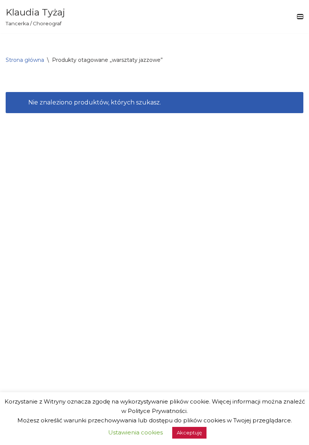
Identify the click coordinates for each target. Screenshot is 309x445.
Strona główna (25, 60)
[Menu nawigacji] (300, 16)
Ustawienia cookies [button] (135, 432)
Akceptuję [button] (189, 433)
